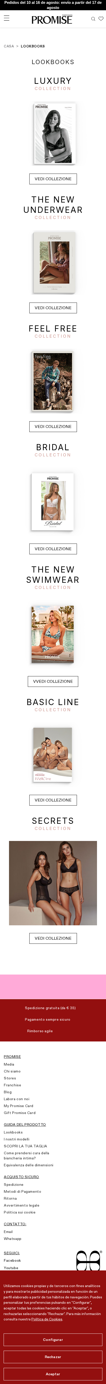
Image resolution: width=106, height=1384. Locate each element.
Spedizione (14, 1184)
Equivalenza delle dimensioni (29, 1165)
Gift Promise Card (20, 1112)
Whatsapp (13, 1238)
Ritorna (10, 1198)
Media (9, 1064)
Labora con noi (16, 1099)
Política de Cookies (46, 1319)
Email (8, 1231)
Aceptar (53, 1374)
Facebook (12, 1260)
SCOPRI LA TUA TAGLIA (25, 1146)
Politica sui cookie (20, 1212)
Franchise (12, 1085)
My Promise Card (18, 1106)
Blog (8, 1092)
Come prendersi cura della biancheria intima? (26, 1155)
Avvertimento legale (21, 1205)
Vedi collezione (53, 178)
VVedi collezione (53, 681)
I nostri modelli (17, 1139)
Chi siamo (12, 1071)
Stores (10, 1078)
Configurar (53, 1339)
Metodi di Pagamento (22, 1191)
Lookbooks (13, 1132)
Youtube (11, 1268)
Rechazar (53, 1357)
